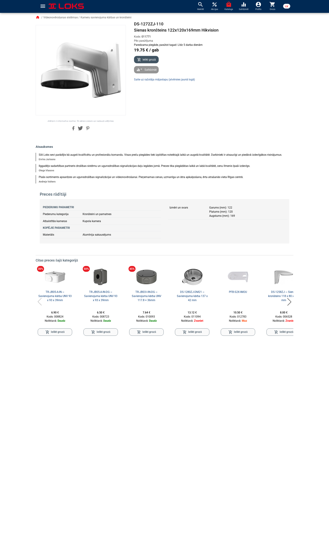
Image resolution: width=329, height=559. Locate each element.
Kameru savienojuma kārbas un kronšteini (106, 17)
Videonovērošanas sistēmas (60, 17)
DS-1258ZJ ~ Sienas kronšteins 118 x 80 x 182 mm (283, 296)
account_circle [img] (258, 4)
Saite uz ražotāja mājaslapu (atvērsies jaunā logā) (164, 79)
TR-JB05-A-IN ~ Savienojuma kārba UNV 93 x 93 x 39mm (55, 296)
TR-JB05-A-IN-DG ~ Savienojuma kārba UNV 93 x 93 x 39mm (100, 296)
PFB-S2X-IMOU (238, 292)
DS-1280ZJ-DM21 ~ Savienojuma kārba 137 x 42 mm (192, 296)
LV (286, 6)
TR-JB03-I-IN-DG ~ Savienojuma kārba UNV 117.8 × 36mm (146, 296)
